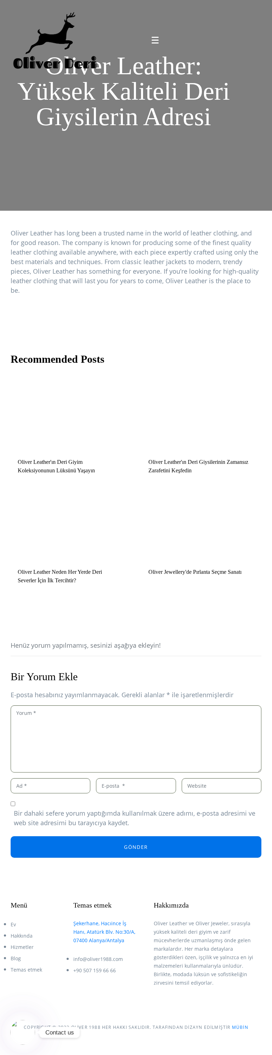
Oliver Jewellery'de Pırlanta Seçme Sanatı (195, 572)
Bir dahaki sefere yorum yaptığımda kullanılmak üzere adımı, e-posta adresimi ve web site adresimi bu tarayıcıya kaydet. (134, 818)
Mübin (240, 1027)
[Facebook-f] (156, 1003)
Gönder (136, 847)
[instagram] (169, 1003)
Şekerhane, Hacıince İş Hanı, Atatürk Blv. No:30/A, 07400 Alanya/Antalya (104, 932)
